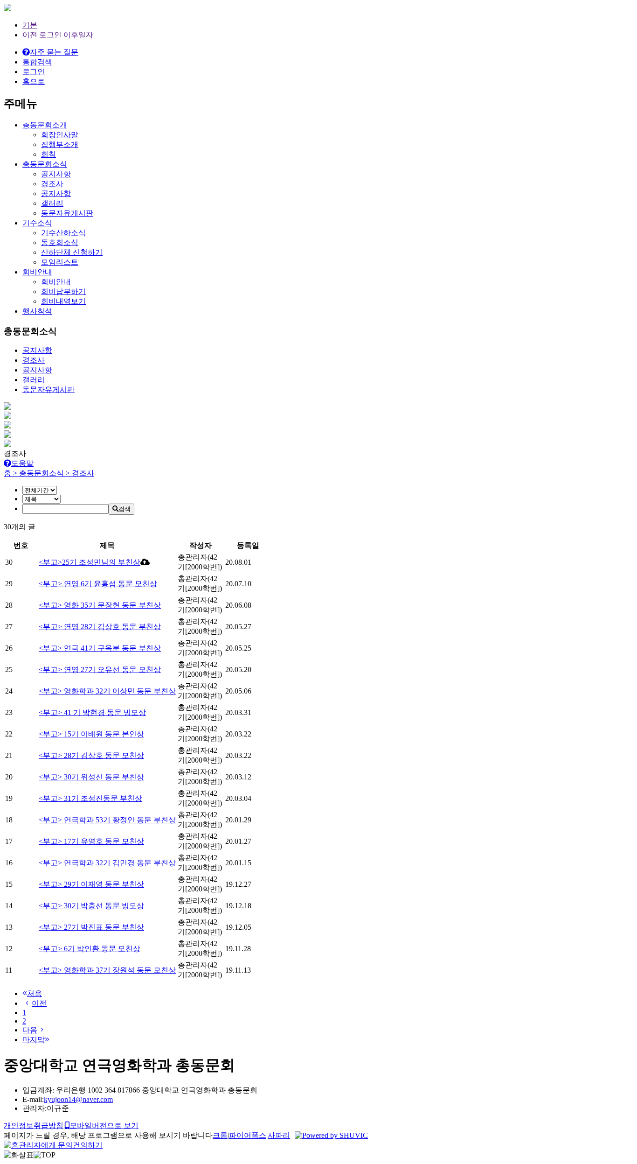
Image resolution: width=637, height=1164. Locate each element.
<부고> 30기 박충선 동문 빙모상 (91, 906)
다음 (29, 1030)
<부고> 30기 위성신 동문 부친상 (91, 777)
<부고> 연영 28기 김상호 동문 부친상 (100, 627)
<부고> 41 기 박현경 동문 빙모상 (92, 712)
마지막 (33, 1040)
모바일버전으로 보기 (103, 1125)
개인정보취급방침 (33, 1125)
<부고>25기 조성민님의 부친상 (89, 562)
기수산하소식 (63, 233)
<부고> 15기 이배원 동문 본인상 (91, 734)
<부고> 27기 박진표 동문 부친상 (91, 927)
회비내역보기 (63, 301)
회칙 (48, 154)
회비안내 (56, 282)
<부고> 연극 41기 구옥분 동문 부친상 (100, 648)
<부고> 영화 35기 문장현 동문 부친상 (100, 605)
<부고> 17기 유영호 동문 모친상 (91, 841)
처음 (34, 993)
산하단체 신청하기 (72, 252)
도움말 (22, 463)
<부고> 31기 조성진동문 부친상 (90, 798)
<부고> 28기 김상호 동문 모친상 (91, 755)
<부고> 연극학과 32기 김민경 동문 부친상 (107, 863)
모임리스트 (59, 262)
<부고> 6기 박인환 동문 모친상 (89, 949)
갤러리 (52, 203)
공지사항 (56, 174)
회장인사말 (59, 135)
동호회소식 (59, 242)
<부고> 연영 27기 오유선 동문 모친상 (100, 669)
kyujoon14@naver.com (78, 1099)
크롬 (220, 1135)
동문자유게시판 (67, 213)
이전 (39, 1003)
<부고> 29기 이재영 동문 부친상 (91, 884)
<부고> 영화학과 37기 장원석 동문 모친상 (107, 970)
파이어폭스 (247, 1135)
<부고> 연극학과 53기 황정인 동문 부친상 (107, 820)
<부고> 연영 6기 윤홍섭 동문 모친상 (98, 584)
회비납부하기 (63, 291)
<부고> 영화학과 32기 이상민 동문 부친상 (107, 691)
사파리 (279, 1135)
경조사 (52, 184)
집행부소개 (59, 144)
